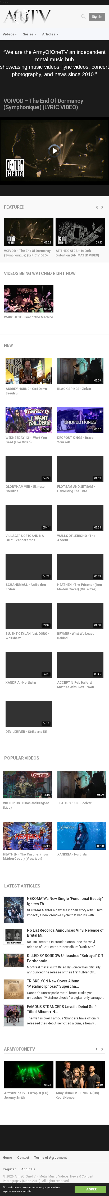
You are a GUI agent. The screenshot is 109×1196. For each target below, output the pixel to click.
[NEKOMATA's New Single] (15, 910)
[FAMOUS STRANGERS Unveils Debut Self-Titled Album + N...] (15, 1015)
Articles (49, 34)
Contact (23, 1158)
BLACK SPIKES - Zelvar (74, 389)
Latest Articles (22, 886)
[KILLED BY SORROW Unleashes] (15, 960)
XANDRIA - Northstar (21, 682)
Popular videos (21, 758)
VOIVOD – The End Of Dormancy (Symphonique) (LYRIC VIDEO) (43, 104)
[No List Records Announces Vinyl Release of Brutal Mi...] (15, 936)
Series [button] (28, 34)
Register (9, 1169)
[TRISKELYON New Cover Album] (15, 989)
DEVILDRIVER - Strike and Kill (26, 732)
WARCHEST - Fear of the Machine (28, 317)
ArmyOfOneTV (19, 1049)
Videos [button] (8, 34)
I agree (90, 1189)
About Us (28, 1169)
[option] (28, 239)
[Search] (83, 16)
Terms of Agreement (50, 1158)
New (8, 345)
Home (7, 1158)
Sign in (97, 17)
